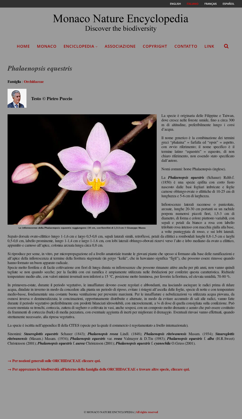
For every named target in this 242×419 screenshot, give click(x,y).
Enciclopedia (79, 46)
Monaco (46, 46)
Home (23, 46)
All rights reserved (147, 412)
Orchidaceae (34, 81)
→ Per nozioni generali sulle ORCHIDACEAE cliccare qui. (54, 360)
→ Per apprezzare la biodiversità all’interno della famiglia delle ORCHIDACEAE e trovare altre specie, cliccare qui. (99, 369)
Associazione (120, 46)
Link (209, 46)
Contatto (185, 46)
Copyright (155, 46)
